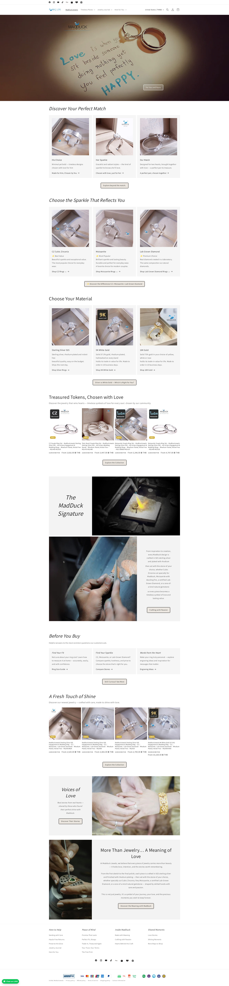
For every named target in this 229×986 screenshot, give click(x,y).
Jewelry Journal (55, 948)
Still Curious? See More (114, 682)
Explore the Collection (114, 462)
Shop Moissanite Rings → (107, 271)
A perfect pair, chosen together (153, 173)
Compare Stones (103, 669)
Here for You (53, 952)
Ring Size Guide (58, 669)
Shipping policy (105, 980)
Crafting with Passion (158, 610)
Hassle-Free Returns (56, 939)
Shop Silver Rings (59, 370)
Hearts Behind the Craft (124, 944)
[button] (87, 9)
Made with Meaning (122, 935)
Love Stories (152, 935)
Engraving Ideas (147, 669)
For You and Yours (153, 87)
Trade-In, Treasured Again (92, 944)
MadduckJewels (59, 980)
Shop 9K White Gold (104, 370)
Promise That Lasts (89, 935)
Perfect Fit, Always (89, 939)
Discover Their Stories (70, 821)
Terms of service (93, 980)
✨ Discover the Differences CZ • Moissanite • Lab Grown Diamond (114, 284)
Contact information (118, 980)
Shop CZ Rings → (59, 271)
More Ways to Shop (155, 944)
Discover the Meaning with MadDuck (136, 906)
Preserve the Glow (56, 944)
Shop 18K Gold (146, 370)
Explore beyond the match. (114, 185)
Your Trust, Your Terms (90, 948)
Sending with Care (56, 935)
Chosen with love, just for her (108, 173)
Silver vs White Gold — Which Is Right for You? (114, 382)
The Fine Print (87, 952)
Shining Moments (154, 939)
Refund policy (81, 980)
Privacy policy (70, 980)
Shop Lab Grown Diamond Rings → (155, 271)
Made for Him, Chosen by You (64, 173)
